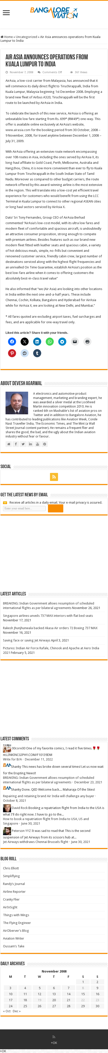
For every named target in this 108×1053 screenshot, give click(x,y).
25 (25, 1006)
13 (54, 994)
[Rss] (54, 477)
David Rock (20, 808)
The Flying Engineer (17, 923)
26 (39, 1006)
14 (68, 994)
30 (97, 1006)
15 (83, 994)
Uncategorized (26, 37)
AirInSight (10, 907)
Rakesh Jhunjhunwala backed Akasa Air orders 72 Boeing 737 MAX (50, 628)
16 (97, 994)
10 (10, 994)
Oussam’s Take (13, 946)
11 (25, 994)
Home (8, 37)
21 (68, 1000)
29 (83, 1006)
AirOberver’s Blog (16, 931)
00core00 (18, 748)
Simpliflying (11, 876)
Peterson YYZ (21, 831)
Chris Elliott (11, 868)
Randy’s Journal (14, 884)
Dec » (17, 1011)
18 (25, 1000)
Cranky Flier (11, 899)
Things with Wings (16, 915)
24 (10, 1006)
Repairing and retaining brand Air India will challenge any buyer (48, 796)
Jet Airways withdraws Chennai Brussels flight (35, 842)
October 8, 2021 (14, 800)
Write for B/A (12, 759)
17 (10, 1000)
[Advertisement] (38, 553)
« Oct (7, 1011)
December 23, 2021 (88, 782)
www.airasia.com (18, 130)
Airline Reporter (14, 892)
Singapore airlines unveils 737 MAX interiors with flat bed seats (48, 616)
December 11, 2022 (39, 759)
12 (39, 994)
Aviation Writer (13, 938)
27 (54, 1006)
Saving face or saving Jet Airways (26, 640)
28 (68, 1006)
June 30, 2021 (30, 823)
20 (54, 1000)
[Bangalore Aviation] (54, 12)
